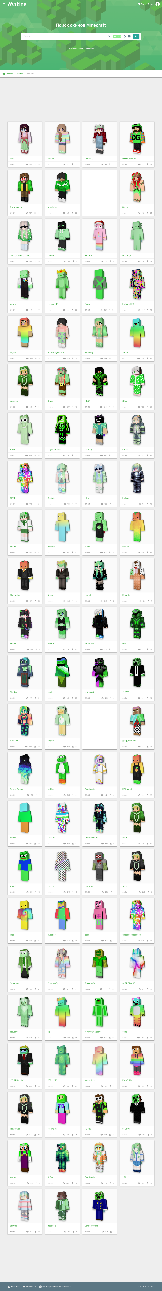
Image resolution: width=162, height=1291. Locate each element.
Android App (30, 1286)
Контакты (14, 1286)
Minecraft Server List (61, 1286)
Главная (7, 73)
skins (20, 4)
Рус (140, 4)
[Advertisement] (81, 99)
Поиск (20, 73)
